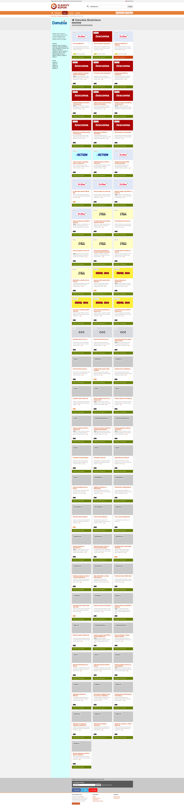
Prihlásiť (98, 784)
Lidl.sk (59, 45)
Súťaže (77, 13)
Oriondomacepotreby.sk (63, 46)
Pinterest (54, 66)
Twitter (53, 63)
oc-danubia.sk (76, 22)
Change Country (75, 803)
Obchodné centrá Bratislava (62, 16)
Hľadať (130, 6)
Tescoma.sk (63, 45)
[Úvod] (52, 13)
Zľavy (65, 13)
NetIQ (82, 796)
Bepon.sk (60, 52)
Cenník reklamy (117, 798)
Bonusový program (96, 798)
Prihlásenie (129, 12)
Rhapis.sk (54, 56)
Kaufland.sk (54, 45)
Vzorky (71, 13)
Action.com (54, 46)
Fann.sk (60, 51)
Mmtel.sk (54, 55)
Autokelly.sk (65, 51)
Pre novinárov (95, 799)
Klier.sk (63, 53)
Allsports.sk (60, 49)
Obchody (58, 13)
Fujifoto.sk (59, 55)
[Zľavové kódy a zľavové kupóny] (60, 9)
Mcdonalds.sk (59, 48)
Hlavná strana (53, 16)
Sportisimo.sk (55, 51)
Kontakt (94, 796)
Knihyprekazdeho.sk (56, 53)
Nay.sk (53, 48)
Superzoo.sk (55, 52)
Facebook (54, 62)
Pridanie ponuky (117, 796)
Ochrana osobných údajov (107, 784)
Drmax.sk (64, 48)
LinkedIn (54, 65)
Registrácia (120, 12)
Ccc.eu (64, 52)
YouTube (93, 790)
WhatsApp (54, 68)
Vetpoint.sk (64, 55)
